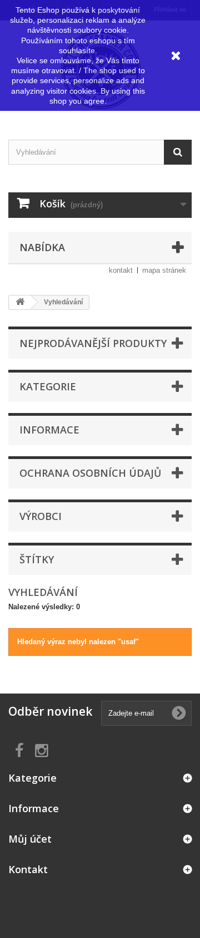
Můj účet (30, 838)
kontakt (121, 270)
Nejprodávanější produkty (93, 343)
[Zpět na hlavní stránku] (20, 302)
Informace (49, 429)
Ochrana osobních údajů (90, 473)
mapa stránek (164, 270)
